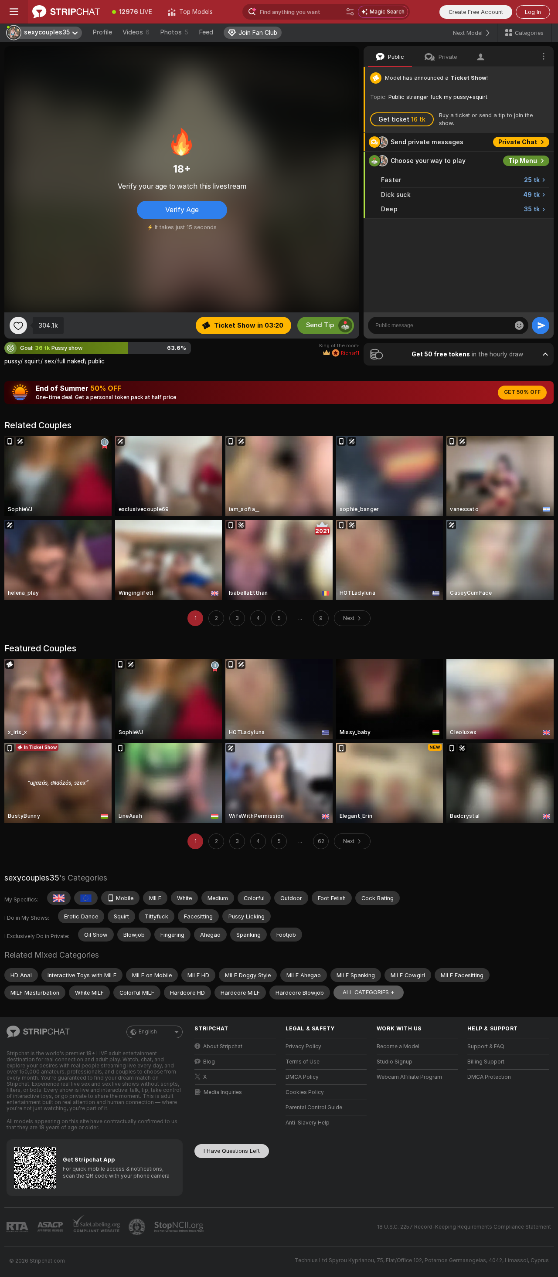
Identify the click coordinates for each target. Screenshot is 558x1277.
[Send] (540, 325)
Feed (206, 32)
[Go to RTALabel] (18, 1227)
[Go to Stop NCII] (179, 1227)
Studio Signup (394, 1062)
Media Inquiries (223, 1092)
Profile (102, 32)
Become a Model (398, 1046)
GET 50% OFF (522, 392)
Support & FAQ (485, 1046)
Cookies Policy (305, 1092)
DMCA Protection (489, 1077)
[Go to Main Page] (66, 12)
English (148, 1032)
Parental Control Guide (314, 1107)
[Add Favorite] (18, 325)
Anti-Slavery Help (308, 1123)
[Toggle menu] (14, 12)
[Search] (350, 12)
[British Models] (59, 898)
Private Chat (517, 142)
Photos (174, 32)
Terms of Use (303, 1062)
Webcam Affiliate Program (409, 1077)
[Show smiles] (519, 325)
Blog (209, 1062)
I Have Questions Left (232, 1151)
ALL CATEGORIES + (369, 992)
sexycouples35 (31, 877)
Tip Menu (522, 160)
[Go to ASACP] (51, 1227)
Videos (136, 32)
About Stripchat (222, 1046)
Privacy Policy (303, 1046)
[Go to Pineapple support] (138, 1227)
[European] (86, 898)
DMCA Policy (302, 1077)
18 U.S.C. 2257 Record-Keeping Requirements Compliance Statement (464, 1227)
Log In (533, 12)
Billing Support (485, 1062)
